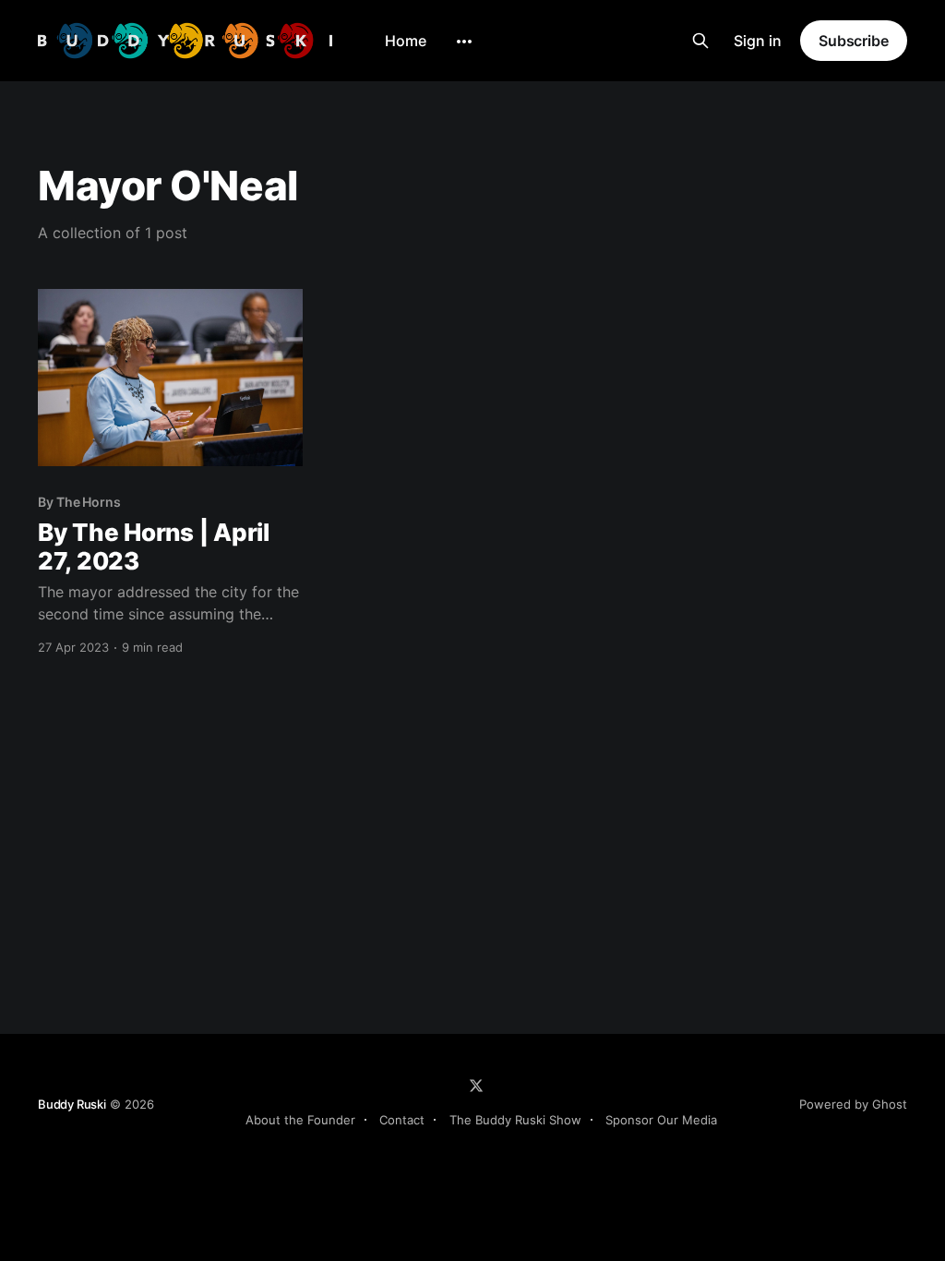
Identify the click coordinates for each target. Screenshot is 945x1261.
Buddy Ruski (72, 1104)
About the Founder (300, 1119)
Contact (402, 1119)
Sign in (758, 40)
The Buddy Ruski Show (515, 1119)
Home (405, 40)
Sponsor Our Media (661, 1119)
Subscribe (854, 40)
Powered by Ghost (853, 1104)
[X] (476, 1085)
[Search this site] (700, 40)
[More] (464, 41)
